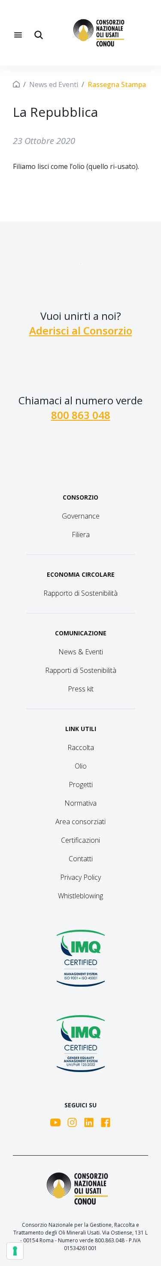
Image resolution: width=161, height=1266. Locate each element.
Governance (81, 516)
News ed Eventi (53, 84)
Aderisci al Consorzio (80, 330)
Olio (81, 766)
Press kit (81, 689)
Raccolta (80, 747)
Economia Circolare (81, 574)
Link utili (80, 729)
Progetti (81, 784)
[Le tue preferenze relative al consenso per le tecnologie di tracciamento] (15, 1251)
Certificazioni (80, 840)
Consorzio (80, 497)
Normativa (80, 803)
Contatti (81, 858)
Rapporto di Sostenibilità (80, 593)
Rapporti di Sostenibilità (80, 670)
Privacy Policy (80, 877)
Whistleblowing (80, 895)
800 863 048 (80, 415)
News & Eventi (80, 651)
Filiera (81, 534)
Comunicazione (80, 633)
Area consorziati (80, 821)
